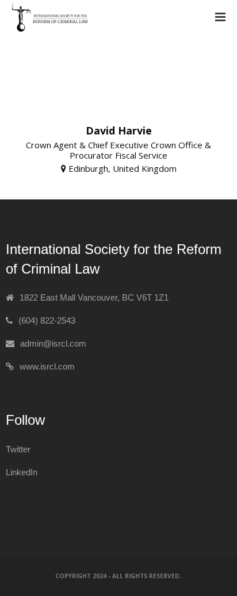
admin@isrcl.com (53, 343)
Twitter (18, 449)
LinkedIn (21, 472)
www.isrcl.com (47, 366)
